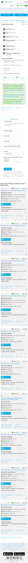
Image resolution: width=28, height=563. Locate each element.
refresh (18, 162)
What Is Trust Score (18, 545)
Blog (17, 544)
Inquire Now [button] (6, 204)
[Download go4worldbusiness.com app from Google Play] (19, 554)
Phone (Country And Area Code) (12, 146)
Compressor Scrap (6, 427)
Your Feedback (8, 545)
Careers (14, 550)
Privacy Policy (18, 547)
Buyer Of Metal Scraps (7, 108)
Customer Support (20, 549)
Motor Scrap (4, 110)
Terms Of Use (9, 547)
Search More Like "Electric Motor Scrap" (10, 537)
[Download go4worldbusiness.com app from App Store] (8, 554)
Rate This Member (10, 78)
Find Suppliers (21, 14)
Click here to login (17, 103)
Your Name (7, 136)
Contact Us (23, 544)
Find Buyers (7, 14)
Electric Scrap (19, 108)
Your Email (6, 141)
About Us (4, 544)
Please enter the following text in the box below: (13, 158)
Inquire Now (8, 169)
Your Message (7, 121)
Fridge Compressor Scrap (20, 427)
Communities (11, 544)
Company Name (8, 131)
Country (6, 151)
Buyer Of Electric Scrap (7, 356)
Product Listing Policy (8, 549)
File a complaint (21, 78)
